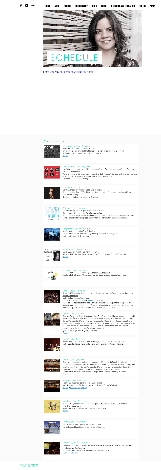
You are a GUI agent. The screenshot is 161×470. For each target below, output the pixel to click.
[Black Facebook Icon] (21, 5)
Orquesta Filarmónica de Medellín (106, 403)
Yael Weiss (99, 210)
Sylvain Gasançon (72, 406)
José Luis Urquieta (94, 190)
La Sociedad (97, 383)
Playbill (65, 256)
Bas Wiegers (79, 448)
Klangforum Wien (124, 445)
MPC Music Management (29, 465)
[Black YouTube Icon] (27, 5)
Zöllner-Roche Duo (90, 148)
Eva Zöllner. (97, 424)
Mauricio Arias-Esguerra (100, 272)
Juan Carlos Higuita (88, 341)
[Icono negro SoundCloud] (33, 5)
